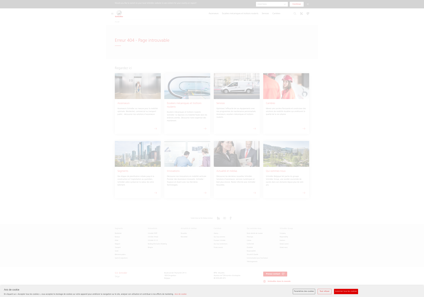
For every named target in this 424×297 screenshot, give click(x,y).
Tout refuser (325, 291)
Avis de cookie (180, 294)
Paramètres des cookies (304, 291)
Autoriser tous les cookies (346, 291)
